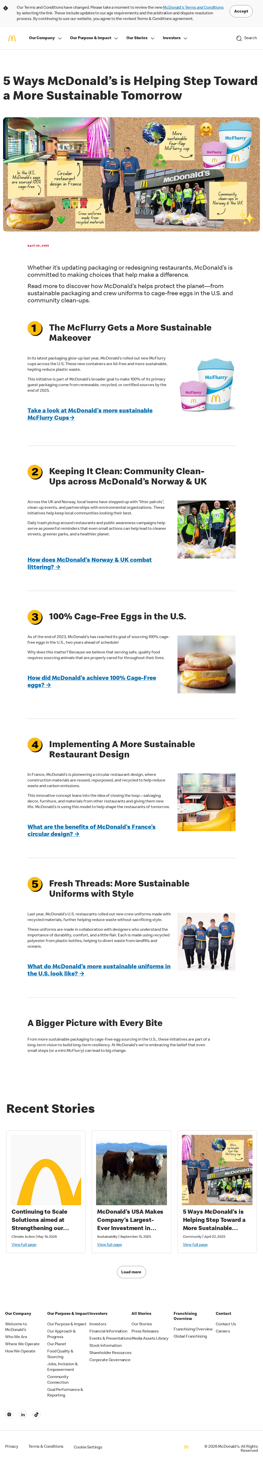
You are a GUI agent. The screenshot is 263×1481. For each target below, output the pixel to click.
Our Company (42, 38)
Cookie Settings (88, 1448)
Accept (241, 12)
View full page (24, 1245)
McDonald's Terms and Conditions (193, 8)
